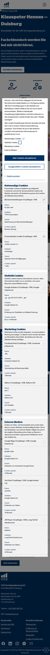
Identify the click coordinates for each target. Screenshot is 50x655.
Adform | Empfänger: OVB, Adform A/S (20, 383)
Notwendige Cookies (13, 139)
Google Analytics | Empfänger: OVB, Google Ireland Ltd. (22, 288)
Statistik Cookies (11, 142)
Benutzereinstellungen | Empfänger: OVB (21, 200)
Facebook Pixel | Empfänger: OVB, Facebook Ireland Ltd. (22, 344)
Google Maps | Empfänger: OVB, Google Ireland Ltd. (20, 442)
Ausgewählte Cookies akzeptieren (24, 167)
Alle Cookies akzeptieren (24, 158)
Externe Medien (11, 150)
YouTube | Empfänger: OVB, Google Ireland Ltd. (22, 481)
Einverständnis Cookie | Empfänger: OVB (21, 236)
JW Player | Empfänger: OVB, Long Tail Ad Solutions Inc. (21, 521)
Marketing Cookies (12, 146)
